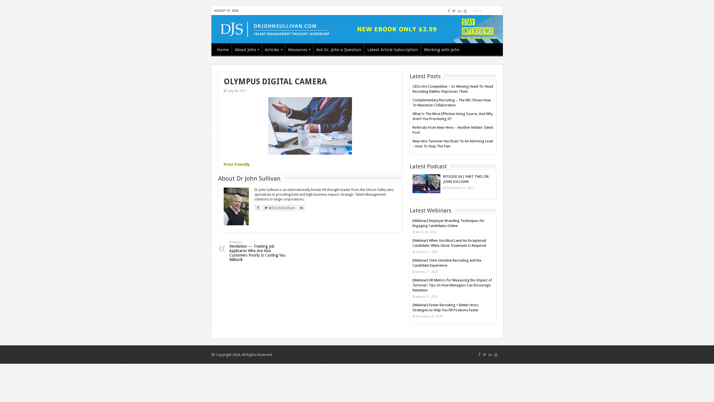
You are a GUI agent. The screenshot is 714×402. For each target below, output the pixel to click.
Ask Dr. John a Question (338, 49)
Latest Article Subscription (392, 49)
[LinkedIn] (459, 11)
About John (245, 49)
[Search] (499, 10)
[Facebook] (448, 11)
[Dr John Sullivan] (357, 29)
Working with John (441, 49)
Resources (297, 49)
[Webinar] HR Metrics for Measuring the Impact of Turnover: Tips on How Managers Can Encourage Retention (452, 285)
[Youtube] (465, 11)
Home (223, 49)
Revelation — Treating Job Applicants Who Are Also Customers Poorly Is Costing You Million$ (257, 251)
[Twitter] (454, 11)
